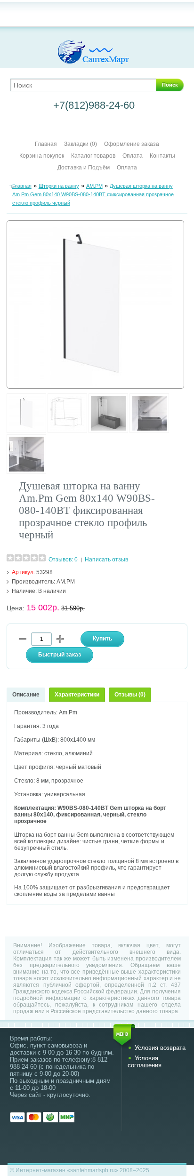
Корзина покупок (41, 155)
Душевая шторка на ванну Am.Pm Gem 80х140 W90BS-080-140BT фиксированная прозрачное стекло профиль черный (93, 194)
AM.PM (94, 186)
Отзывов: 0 (63, 559)
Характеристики (77, 694)
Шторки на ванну (59, 186)
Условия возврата (160, 1047)
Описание (26, 694)
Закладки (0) (80, 144)
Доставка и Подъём (84, 167)
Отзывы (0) (130, 694)
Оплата (132, 155)
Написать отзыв (106, 559)
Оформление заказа (131, 144)
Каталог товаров (93, 155)
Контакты (162, 155)
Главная (46, 144)
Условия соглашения (145, 1062)
